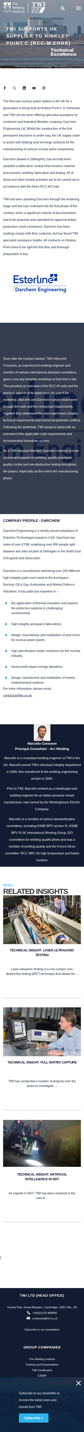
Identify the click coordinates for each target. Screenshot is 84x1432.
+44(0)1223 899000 (44, 1312)
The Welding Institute (42, 1359)
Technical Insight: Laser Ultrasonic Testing (42, 952)
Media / (8, 884)
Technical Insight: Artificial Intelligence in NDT (42, 1177)
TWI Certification (42, 1370)
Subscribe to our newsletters (42, 1329)
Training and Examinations (42, 1364)
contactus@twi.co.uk (17, 695)
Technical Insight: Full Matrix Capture (42, 1062)
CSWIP (42, 1375)
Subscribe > (33, 1418)
